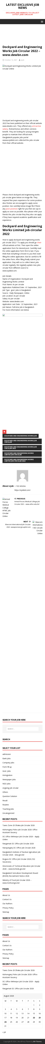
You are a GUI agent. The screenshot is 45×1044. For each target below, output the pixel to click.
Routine (5, 804)
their (39, 242)
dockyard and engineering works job (20, 436)
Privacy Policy (8, 908)
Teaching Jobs (8, 809)
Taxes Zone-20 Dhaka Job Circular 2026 (18, 825)
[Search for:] (22, 729)
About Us (6, 895)
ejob (22, 60)
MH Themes (37, 1041)
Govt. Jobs (6, 771)
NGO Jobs (6, 783)
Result (5, 800)
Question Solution (9, 796)
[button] (41, 21)
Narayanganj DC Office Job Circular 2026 (18, 848)
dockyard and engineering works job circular (20, 441)
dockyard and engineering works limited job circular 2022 (19, 460)
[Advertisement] (22, 36)
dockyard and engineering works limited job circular (19, 454)
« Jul (4, 1032)
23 (40, 1017)
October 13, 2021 (11, 60)
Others (5, 792)
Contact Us (7, 899)
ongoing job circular (10, 788)
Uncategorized (8, 813)
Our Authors (7, 903)
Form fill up (7, 767)
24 (5, 1022)
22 (34, 1017)
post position (12, 209)
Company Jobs (8, 762)
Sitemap (5, 912)
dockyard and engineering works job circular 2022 (20, 447)
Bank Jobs (6, 758)
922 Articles (21, 486)
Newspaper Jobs (9, 779)
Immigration (7, 775)
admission (6, 754)
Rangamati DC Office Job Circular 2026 (18, 843)
